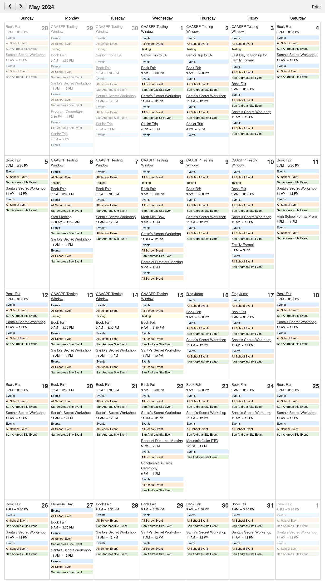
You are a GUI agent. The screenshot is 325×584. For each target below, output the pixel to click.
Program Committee (67, 111)
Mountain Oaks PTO (202, 440)
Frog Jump (194, 293)
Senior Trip (59, 133)
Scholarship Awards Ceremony (156, 465)
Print (316, 7)
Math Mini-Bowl (153, 216)
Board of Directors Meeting (162, 261)
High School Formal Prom (297, 216)
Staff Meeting (61, 216)
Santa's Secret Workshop (25, 54)
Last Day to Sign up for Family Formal (249, 57)
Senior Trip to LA (109, 54)
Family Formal (242, 244)
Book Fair (13, 26)
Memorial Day (62, 503)
